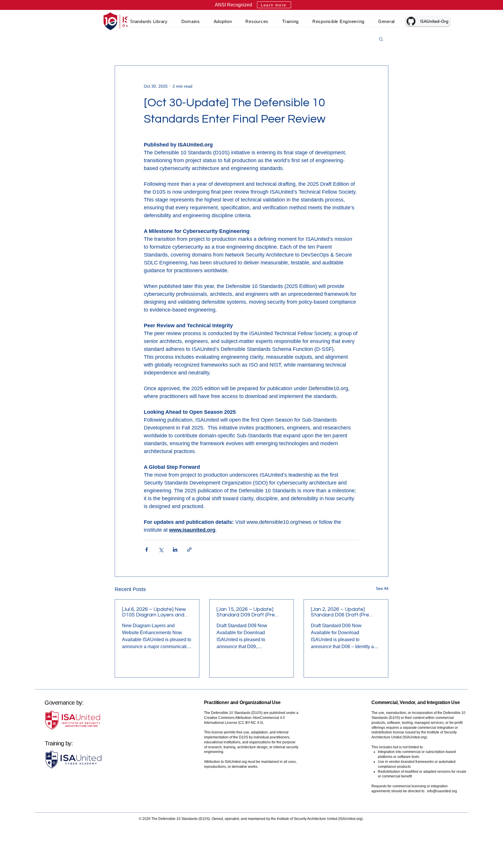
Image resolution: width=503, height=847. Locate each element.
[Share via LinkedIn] (175, 549)
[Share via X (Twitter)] (161, 549)
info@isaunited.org (442, 791)
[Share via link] (189, 549)
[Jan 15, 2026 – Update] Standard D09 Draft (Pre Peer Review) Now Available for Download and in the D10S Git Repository (250, 612)
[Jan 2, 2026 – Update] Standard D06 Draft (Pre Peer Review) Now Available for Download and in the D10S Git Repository (344, 612)
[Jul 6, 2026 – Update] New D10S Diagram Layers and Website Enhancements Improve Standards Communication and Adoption (154, 612)
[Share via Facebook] (146, 549)
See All (382, 588)
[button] (152, 21)
